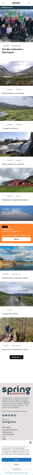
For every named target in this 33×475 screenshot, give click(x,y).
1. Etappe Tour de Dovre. (10, 314)
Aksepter (16, 459)
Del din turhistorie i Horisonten (12, 51)
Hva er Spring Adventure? (10, 429)
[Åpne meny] (3, 3)
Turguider (18, 89)
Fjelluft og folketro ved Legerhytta (13, 93)
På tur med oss (16, 209)
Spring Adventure (16, 45)
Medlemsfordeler (7, 432)
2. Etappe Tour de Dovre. (10, 128)
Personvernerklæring (19, 472)
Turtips (17, 196)
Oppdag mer (16, 357)
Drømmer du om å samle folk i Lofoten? (15, 278)
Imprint (26, 472)
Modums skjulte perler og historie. (13, 164)
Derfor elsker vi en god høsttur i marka (15, 349)
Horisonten (6, 45)
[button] (30, 442)
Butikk (4, 439)
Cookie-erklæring (9, 472)
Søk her (16, 239)
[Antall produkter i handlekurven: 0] (29, 3)
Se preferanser (16, 469)
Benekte (16, 464)
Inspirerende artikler (8, 434)
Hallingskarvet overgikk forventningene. (15, 200)
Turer (3, 436)
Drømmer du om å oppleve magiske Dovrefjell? (10, 213)
